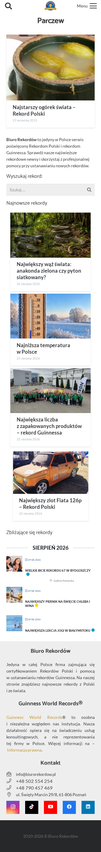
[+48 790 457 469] (11, 787)
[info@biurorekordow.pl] (11, 774)
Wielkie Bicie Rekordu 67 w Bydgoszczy (58, 570)
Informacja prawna (24, 749)
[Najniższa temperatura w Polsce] (50, 316)
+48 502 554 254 (34, 781)
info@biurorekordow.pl (36, 774)
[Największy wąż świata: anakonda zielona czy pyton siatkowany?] (50, 235)
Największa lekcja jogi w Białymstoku (57, 630)
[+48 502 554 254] (11, 781)
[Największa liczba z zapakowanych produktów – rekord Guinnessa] (50, 390)
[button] (8, 6)
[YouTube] (50, 807)
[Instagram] (12, 807)
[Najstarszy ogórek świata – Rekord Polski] (50, 67)
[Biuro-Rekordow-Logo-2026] (50, 6)
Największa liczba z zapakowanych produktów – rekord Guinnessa (49, 426)
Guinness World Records (34, 717)
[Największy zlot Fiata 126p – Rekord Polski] (50, 472)
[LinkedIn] (88, 807)
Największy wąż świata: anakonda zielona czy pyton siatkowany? (49, 270)
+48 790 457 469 (34, 788)
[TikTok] (31, 807)
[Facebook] (69, 807)
